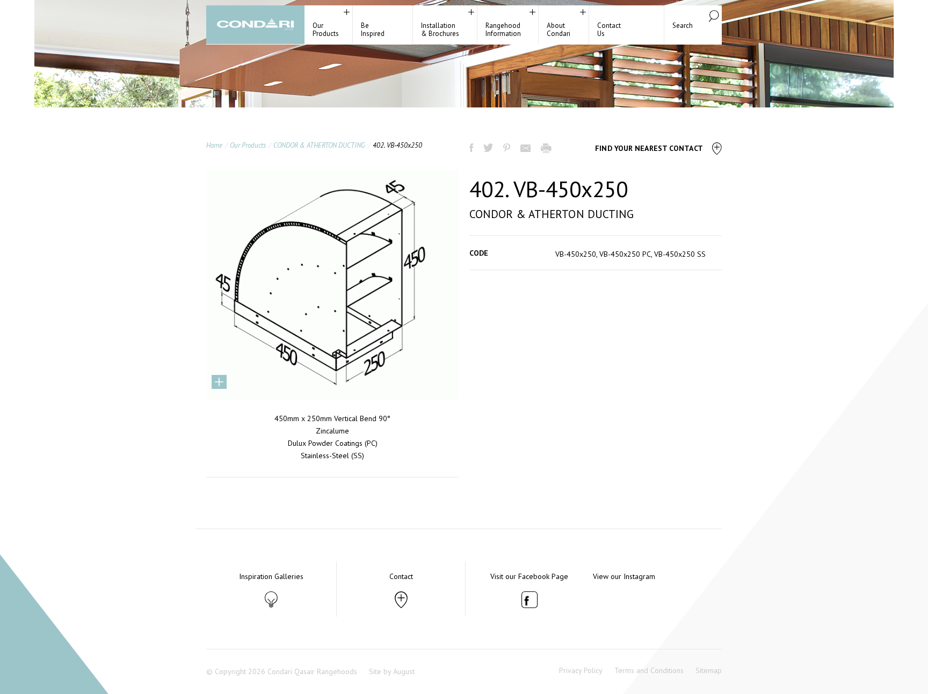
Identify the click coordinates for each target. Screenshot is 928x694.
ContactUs (609, 29)
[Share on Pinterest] (507, 148)
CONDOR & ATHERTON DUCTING (319, 145)
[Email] (526, 149)
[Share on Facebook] (472, 148)
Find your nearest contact (650, 148)
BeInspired (373, 29)
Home (214, 145)
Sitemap (708, 670)
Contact (401, 576)
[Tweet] (489, 148)
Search (682, 25)
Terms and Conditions (649, 670)
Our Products (248, 145)
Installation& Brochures (440, 29)
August (404, 671)
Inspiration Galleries (271, 576)
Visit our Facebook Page (529, 576)
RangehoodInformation (503, 29)
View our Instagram (624, 576)
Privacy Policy (581, 670)
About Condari (558, 29)
